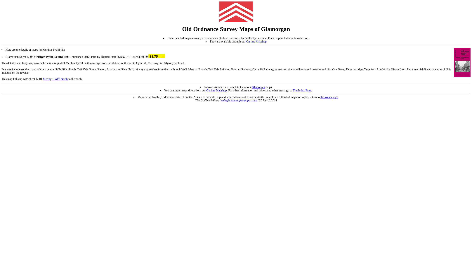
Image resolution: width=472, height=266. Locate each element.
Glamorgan (258, 87)
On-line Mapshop (256, 41)
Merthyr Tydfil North (55, 79)
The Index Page (302, 90)
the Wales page (329, 97)
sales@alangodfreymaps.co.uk (239, 100)
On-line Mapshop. (217, 90)
